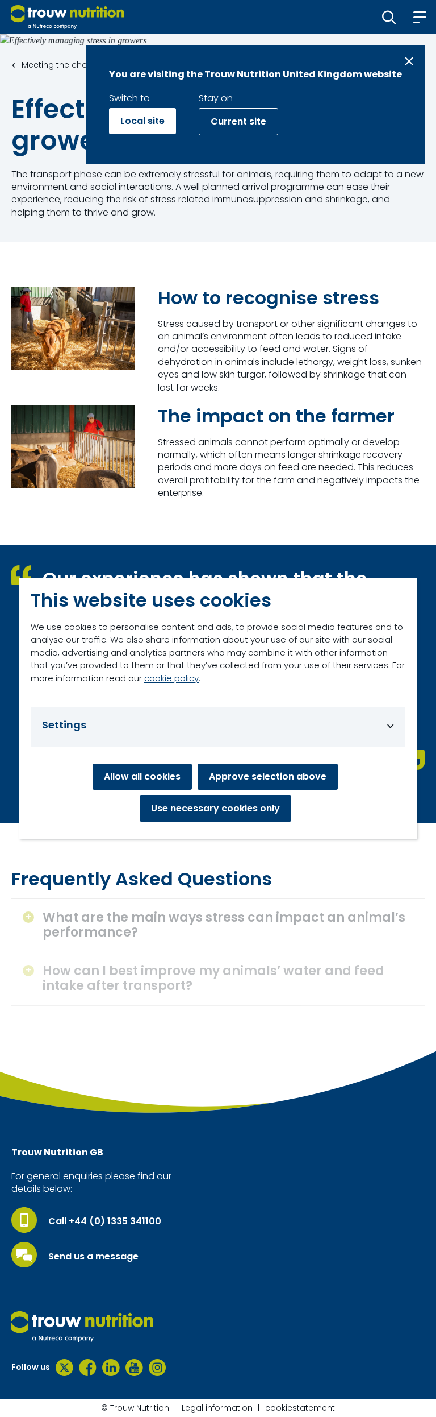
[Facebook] (88, 1367)
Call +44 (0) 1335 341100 (104, 1221)
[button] (389, 17)
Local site (142, 120)
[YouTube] (134, 1367)
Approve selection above (267, 776)
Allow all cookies (142, 776)
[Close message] (409, 61)
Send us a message (93, 1256)
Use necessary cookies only (215, 808)
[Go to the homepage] (82, 1326)
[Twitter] (64, 1367)
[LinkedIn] (111, 1367)
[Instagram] (157, 1367)
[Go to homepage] (67, 17)
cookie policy (171, 678)
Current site (238, 121)
